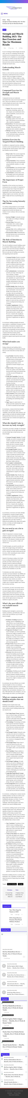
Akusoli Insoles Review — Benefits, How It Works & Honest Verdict (13, 1084)
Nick (5, 48)
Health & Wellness (7, 949)
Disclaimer (9, 1093)
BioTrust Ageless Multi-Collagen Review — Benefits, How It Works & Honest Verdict (16, 967)
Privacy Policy (17, 1093)
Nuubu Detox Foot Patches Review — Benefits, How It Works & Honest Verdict (16, 976)
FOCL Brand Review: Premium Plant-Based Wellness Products (15, 919)
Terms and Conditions (14, 1095)
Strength (21, 884)
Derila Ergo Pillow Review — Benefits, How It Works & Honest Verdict (15, 994)
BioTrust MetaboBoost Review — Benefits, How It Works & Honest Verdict (12, 954)
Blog (4, 29)
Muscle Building (12, 884)
